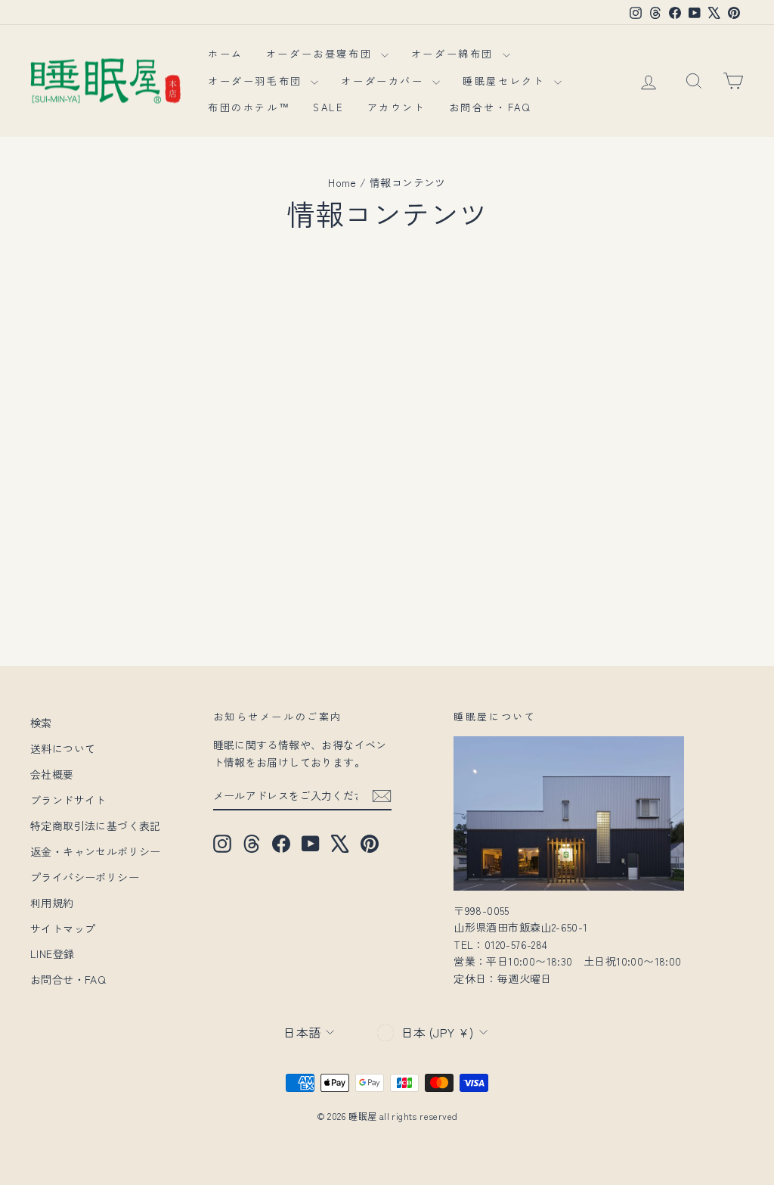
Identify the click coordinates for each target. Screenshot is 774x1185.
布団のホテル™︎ (249, 107)
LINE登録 (52, 953)
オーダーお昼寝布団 (321, 53)
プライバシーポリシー (84, 877)
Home (342, 182)
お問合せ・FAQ (490, 107)
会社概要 (52, 774)
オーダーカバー (385, 80)
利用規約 (52, 902)
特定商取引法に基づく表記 (95, 825)
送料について (62, 748)
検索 (41, 722)
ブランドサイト (68, 799)
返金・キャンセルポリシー (95, 851)
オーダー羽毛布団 (257, 80)
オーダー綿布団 (455, 53)
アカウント (396, 107)
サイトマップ (62, 928)
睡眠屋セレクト (506, 80)
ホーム (225, 53)
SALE (328, 107)
